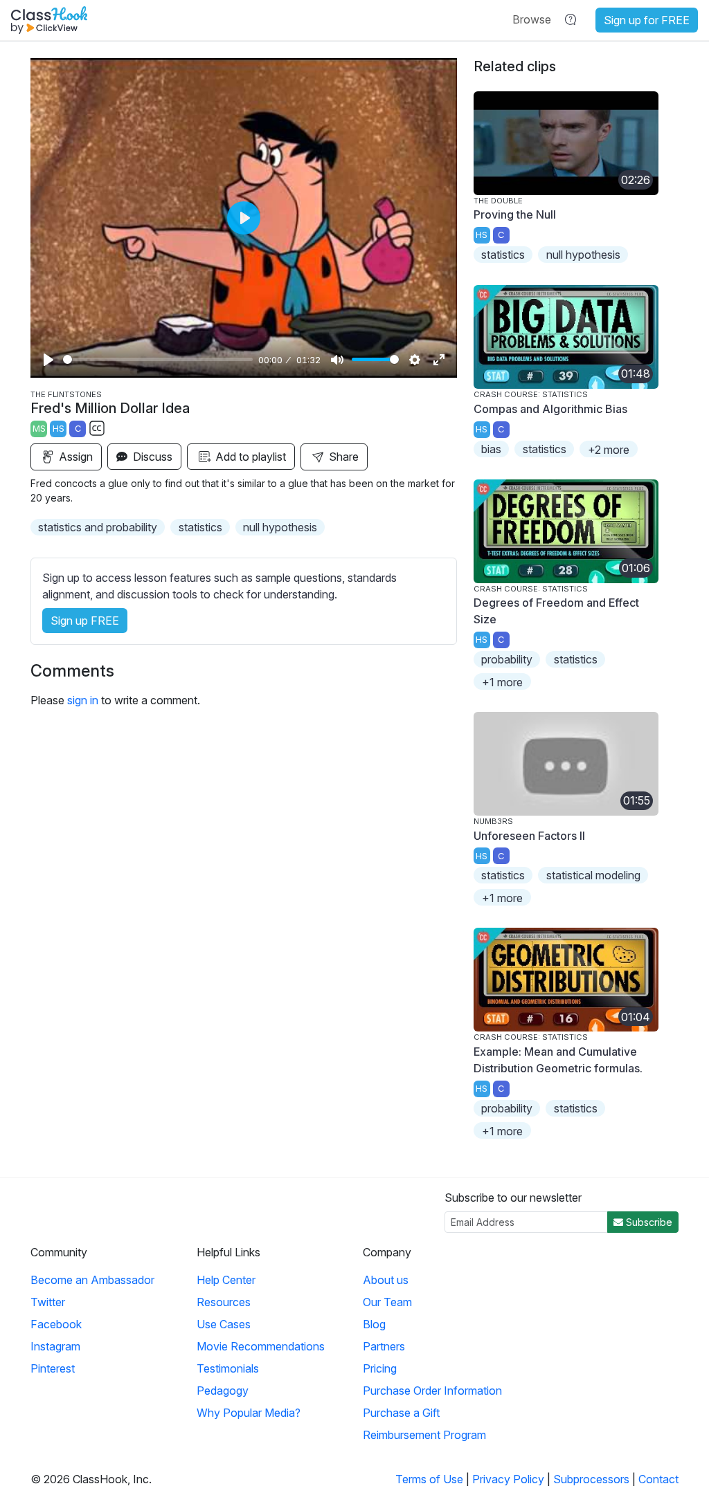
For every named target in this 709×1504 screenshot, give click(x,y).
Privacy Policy (508, 1479)
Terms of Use (429, 1479)
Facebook (56, 1324)
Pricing (380, 1368)
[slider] (158, 359)
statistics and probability (97, 527)
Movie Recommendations (261, 1346)
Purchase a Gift (401, 1413)
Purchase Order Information (432, 1390)
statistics (200, 527)
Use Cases (224, 1324)
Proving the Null (515, 214)
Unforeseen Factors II (529, 836)
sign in (82, 700)
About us (386, 1280)
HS (58, 428)
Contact (658, 1479)
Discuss (151, 457)
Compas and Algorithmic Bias (550, 409)
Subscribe (647, 1222)
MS (39, 428)
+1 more (502, 682)
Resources (224, 1302)
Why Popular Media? (248, 1413)
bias (491, 449)
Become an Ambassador (92, 1280)
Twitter (47, 1302)
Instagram (55, 1346)
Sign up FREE (85, 620)
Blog (374, 1324)
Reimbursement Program (424, 1435)
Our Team (387, 1302)
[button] (532, 19)
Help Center (226, 1280)
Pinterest (52, 1368)
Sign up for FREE (647, 20)
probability (506, 659)
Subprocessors (591, 1479)
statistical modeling (593, 875)
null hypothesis (280, 527)
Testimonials (228, 1368)
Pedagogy (223, 1390)
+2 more (608, 450)
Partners (384, 1346)
